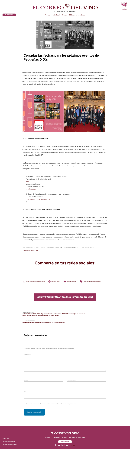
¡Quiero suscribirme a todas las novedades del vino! (65, 297)
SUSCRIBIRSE (9, 15)
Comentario (27, 354)
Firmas (64, 15)
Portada (47, 15)
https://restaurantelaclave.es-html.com (39, 199)
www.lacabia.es (31, 189)
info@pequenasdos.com (30, 250)
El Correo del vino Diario (77, 15)
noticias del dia (71, 281)
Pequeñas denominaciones (92, 281)
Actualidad (56, 15)
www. (27, 181)
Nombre (26, 380)
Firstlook (72, 445)
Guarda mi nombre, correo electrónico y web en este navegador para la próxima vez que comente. (51, 404)
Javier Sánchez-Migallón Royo (35, 281)
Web (25, 392)
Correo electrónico (72, 380)
